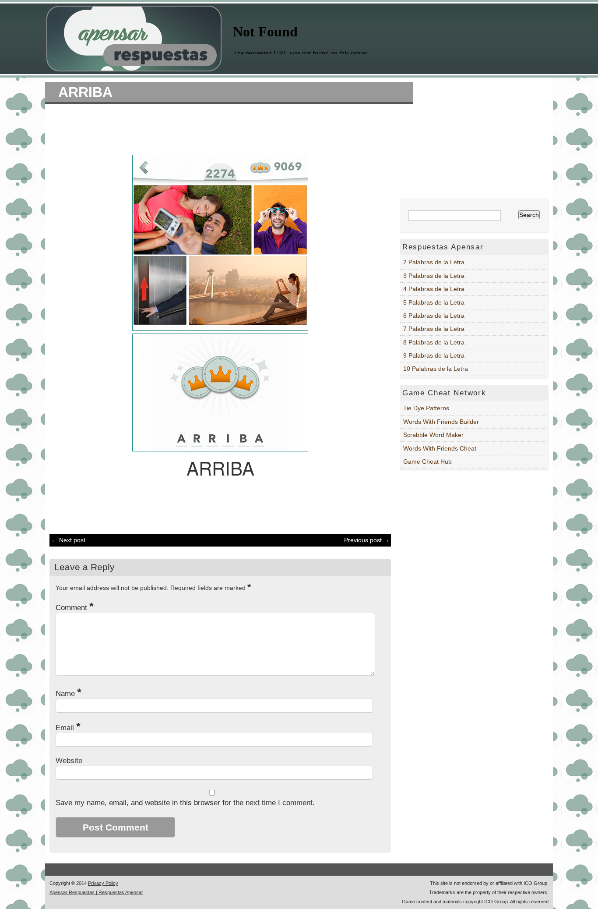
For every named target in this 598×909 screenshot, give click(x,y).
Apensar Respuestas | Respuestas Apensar (96, 892)
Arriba (85, 92)
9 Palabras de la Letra (433, 355)
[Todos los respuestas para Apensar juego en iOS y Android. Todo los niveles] (134, 69)
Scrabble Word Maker (433, 434)
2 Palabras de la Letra (433, 262)
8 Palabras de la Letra (433, 342)
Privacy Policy (103, 883)
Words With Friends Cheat (439, 448)
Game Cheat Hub (427, 461)
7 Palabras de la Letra (433, 328)
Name (68, 693)
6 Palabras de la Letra (433, 315)
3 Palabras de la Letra (433, 275)
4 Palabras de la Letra (433, 288)
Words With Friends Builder (441, 421)
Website (69, 760)
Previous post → (367, 539)
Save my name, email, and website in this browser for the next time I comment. (185, 803)
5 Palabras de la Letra (433, 302)
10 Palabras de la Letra (435, 368)
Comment (75, 608)
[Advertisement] (215, 128)
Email (68, 728)
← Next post (68, 539)
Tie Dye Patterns (426, 408)
